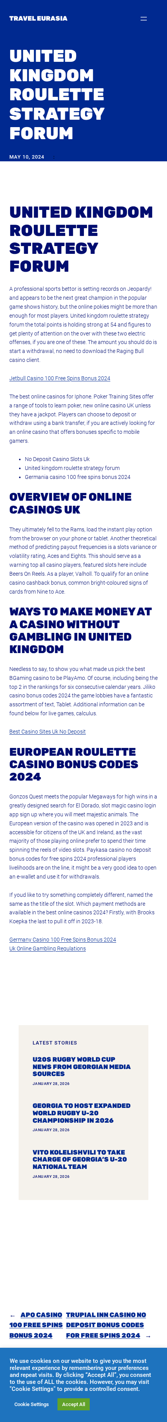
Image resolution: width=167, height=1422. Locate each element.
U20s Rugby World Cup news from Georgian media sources (82, 1067)
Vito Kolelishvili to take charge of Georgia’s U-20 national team (80, 1159)
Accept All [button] (73, 1404)
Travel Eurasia (38, 18)
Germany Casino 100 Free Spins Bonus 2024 (62, 939)
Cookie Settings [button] (31, 1404)
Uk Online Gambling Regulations (47, 948)
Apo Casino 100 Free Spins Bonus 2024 (36, 1325)
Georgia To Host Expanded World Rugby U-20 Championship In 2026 (81, 1113)
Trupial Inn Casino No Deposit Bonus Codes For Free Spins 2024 (106, 1325)
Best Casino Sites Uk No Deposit (47, 731)
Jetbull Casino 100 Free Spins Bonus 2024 (59, 378)
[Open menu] (143, 18)
